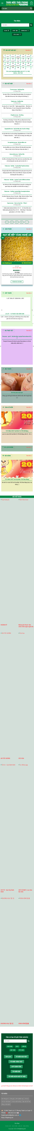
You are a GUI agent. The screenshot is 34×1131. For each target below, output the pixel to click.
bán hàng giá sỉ (5, 1098)
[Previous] (1, 66)
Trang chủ (8, 1126)
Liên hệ (20, 1126)
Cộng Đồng (26, 1126)
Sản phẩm (14, 1126)
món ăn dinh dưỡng (16, 1101)
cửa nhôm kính (16, 1086)
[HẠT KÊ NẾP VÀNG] (17, 249)
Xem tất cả (28, 50)
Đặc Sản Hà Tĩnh (26, 1101)
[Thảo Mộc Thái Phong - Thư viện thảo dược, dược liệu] (17, 3)
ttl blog (3, 1086)
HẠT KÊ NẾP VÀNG (17, 268)
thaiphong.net (22, 1129)
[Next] (32, 66)
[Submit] (30, 8)
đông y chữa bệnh (6, 1104)
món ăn (26, 1098)
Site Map (17, 1123)
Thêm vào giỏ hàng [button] (17, 281)
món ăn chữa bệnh (6, 1101)
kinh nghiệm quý (19, 1098)
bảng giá (12, 1098)
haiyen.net (24, 1086)
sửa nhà (9, 1086)
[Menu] (2, 3)
